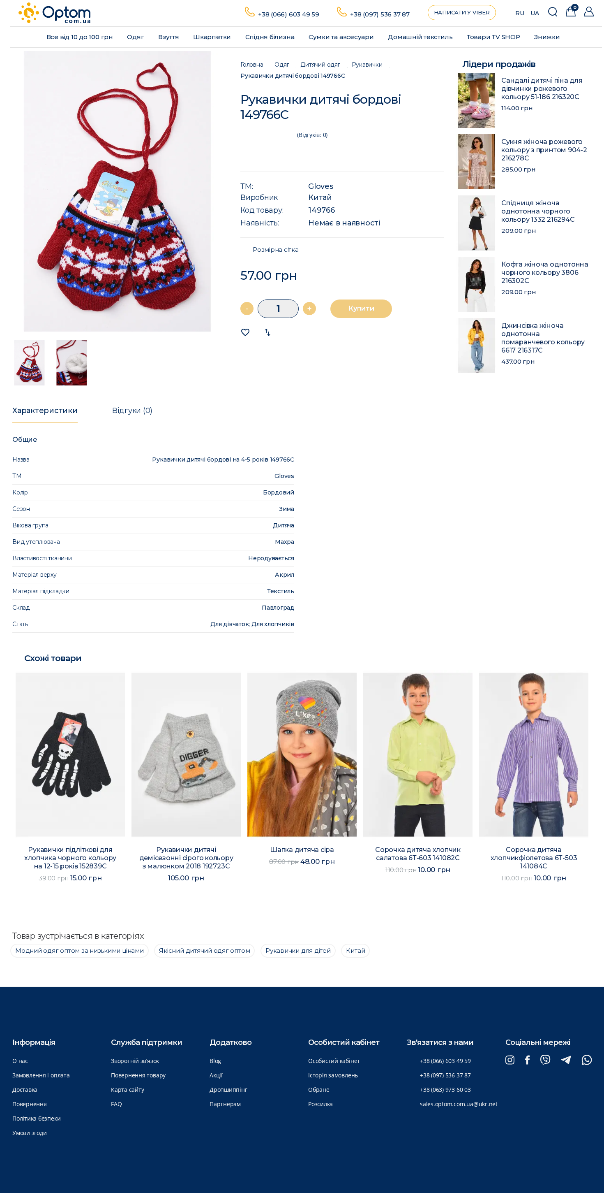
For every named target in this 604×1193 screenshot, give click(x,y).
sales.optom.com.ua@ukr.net (459, 1104)
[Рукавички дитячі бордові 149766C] (117, 191)
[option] (117, 191)
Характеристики (45, 410)
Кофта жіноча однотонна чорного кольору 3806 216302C (544, 272)
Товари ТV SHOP (494, 37)
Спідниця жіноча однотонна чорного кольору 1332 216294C (537, 211)
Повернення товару (138, 1075)
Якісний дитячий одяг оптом (204, 950)
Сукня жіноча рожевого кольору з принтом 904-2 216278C (544, 150)
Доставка (24, 1089)
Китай (320, 197)
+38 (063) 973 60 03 (445, 1089)
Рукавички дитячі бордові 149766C (292, 75)
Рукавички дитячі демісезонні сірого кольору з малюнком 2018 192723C (186, 858)
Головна (251, 64)
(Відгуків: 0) (312, 135)
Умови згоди (29, 1133)
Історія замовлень (333, 1075)
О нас (20, 1061)
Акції (216, 1075)
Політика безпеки (36, 1118)
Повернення (29, 1104)
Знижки (547, 37)
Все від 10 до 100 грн (80, 37)
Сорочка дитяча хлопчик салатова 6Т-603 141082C (418, 854)
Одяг (136, 37)
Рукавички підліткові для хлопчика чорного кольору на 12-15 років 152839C (70, 858)
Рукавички (367, 64)
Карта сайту (127, 1089)
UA (534, 13)
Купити (361, 308)
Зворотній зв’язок (135, 1061)
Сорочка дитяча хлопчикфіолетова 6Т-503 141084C (534, 858)
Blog (215, 1061)
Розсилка (320, 1104)
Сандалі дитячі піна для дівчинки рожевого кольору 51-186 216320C (542, 89)
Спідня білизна (270, 37)
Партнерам (225, 1104)
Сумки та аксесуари (342, 37)
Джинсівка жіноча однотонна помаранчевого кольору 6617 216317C (543, 338)
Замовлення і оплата (41, 1075)
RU (519, 13)
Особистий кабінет (334, 1061)
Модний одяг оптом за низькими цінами (79, 950)
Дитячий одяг (320, 64)
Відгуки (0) (132, 410)
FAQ (116, 1104)
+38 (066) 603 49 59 (288, 14)
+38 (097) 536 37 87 (380, 14)
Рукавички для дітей (298, 950)
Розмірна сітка (276, 249)
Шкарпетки (213, 37)
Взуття (169, 37)
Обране (319, 1089)
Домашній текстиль (421, 37)
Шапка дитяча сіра (302, 850)
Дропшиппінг (228, 1089)
